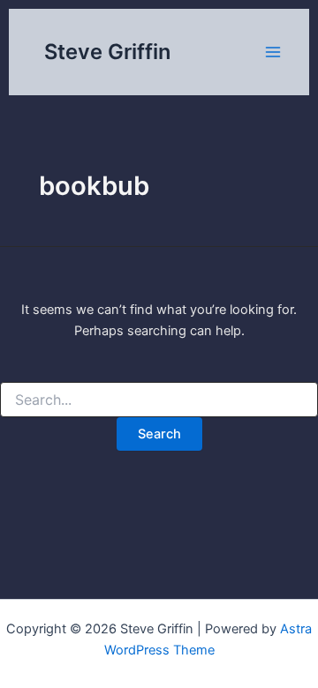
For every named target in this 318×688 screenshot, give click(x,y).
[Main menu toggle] (273, 52)
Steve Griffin (107, 51)
